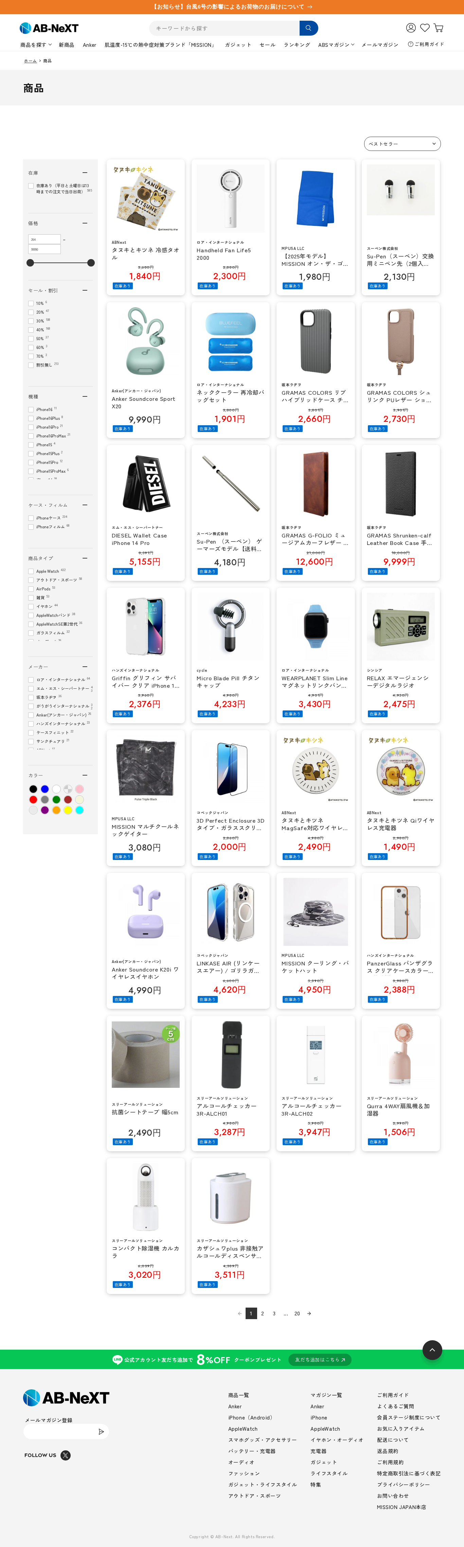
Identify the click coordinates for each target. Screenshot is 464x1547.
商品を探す (33, 44)
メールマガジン (379, 44)
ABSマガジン (334, 44)
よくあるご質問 (395, 1406)
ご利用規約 (390, 1462)
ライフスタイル (328, 1473)
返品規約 (387, 1450)
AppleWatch (243, 1428)
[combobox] (233, 28)
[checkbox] (33, 789)
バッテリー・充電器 (252, 1450)
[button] (402, 144)
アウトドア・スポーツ (254, 1495)
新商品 (67, 44)
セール (267, 44)
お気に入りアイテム (401, 1428)
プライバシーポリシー (403, 1484)
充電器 (318, 1450)
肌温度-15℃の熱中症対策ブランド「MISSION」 (161, 44)
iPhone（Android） (251, 1417)
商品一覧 (238, 1394)
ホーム (30, 60)
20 (297, 1313)
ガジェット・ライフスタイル (262, 1484)
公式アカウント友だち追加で (232, 1359)
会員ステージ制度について (409, 1417)
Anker (89, 44)
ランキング (297, 44)
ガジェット (238, 44)
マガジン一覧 (326, 1394)
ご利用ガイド (429, 44)
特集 (315, 1484)
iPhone (318, 1417)
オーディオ (241, 1462)
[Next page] (309, 1313)
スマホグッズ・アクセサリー (262, 1439)
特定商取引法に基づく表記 (409, 1473)
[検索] (309, 28)
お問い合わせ (393, 1495)
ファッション (244, 1473)
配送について (393, 1439)
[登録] (101, 1432)
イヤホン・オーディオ (336, 1439)
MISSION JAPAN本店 (401, 1506)
